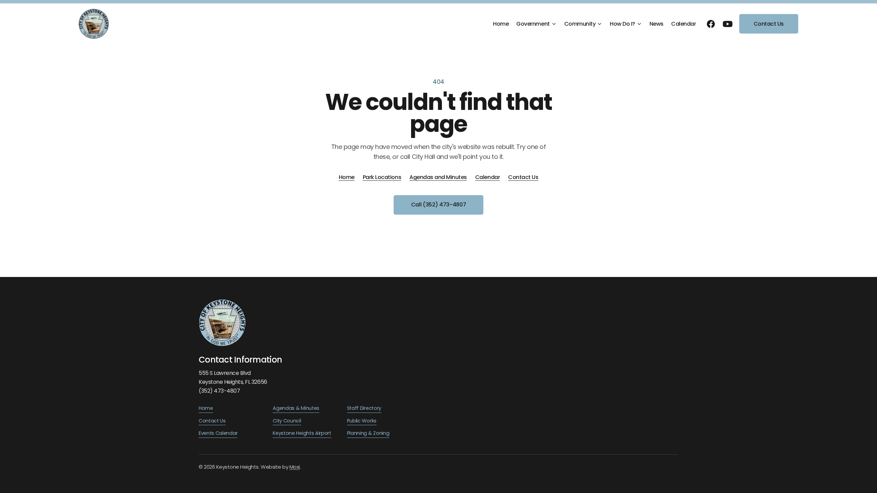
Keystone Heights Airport (302, 433)
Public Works (361, 420)
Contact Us (769, 24)
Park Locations (382, 177)
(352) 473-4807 (219, 391)
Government (532, 24)
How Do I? (622, 24)
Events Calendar (218, 433)
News (657, 24)
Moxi (294, 466)
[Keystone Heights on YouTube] (727, 23)
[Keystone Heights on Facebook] (710, 23)
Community (580, 24)
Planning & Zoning (368, 433)
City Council (287, 420)
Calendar (683, 24)
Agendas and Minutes (438, 177)
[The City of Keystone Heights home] (94, 24)
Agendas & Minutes (296, 408)
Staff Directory (364, 408)
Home (501, 24)
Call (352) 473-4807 (438, 204)
